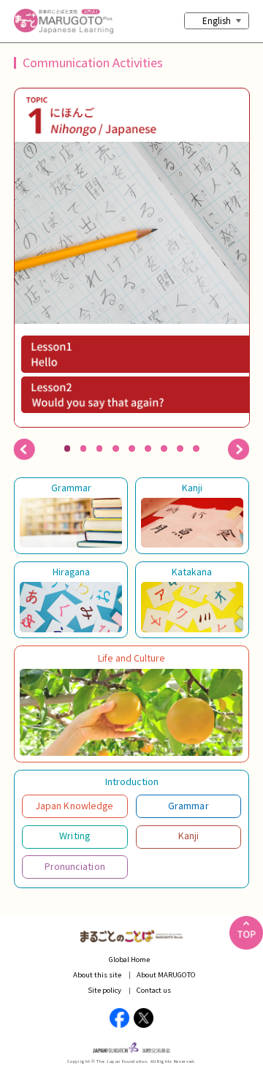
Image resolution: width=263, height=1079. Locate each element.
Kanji (192, 487)
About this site (97, 974)
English (216, 20)
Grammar (71, 487)
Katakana (192, 571)
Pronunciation (75, 866)
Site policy (104, 990)
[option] (131, 258)
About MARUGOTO (166, 974)
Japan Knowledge (74, 805)
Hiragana (71, 571)
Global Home (129, 959)
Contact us (154, 990)
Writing (74, 835)
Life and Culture (131, 658)
